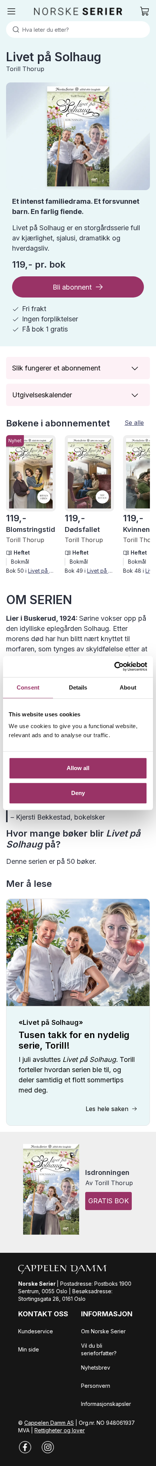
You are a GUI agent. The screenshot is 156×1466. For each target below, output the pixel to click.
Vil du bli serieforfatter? (99, 1349)
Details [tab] (78, 687)
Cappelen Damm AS (49, 1423)
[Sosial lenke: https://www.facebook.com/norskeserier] (25, 1447)
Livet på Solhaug (49, 570)
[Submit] (14, 29)
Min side (28, 1349)
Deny (78, 793)
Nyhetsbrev (95, 1367)
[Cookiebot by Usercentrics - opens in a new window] (114, 666)
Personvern (95, 1385)
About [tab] (128, 687)
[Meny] (11, 11)
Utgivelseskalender (42, 395)
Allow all (78, 768)
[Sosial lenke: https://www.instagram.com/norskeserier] (48, 1447)
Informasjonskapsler (106, 1404)
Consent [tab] (28, 687)
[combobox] (78, 29)
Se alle (134, 422)
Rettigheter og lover (59, 1430)
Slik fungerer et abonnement (56, 368)
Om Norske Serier (103, 1331)
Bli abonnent (72, 287)
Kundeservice (35, 1331)
